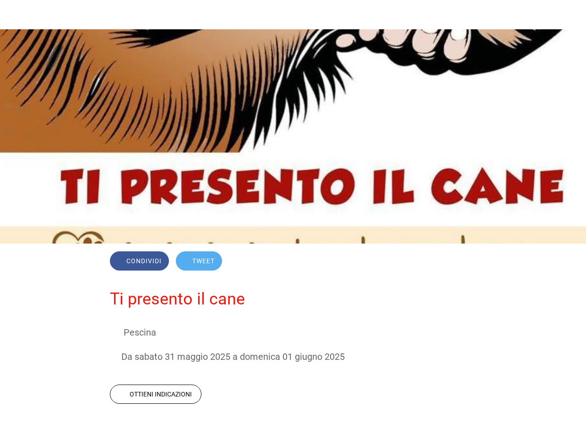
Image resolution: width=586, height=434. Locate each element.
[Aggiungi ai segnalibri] (443, 262)
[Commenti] (465, 262)
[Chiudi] (14, 14)
